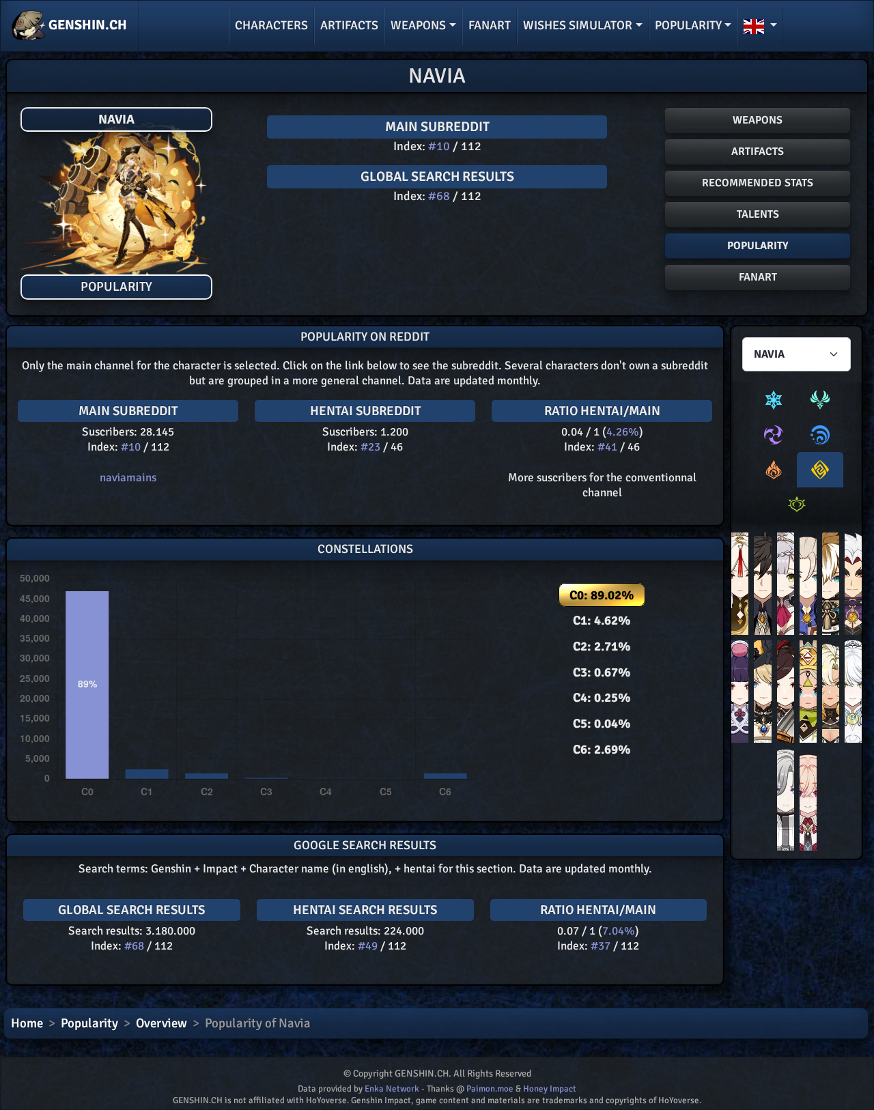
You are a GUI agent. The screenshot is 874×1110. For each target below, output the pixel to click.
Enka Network (392, 1088)
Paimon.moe (489, 1088)
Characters (271, 25)
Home (27, 1023)
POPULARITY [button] (758, 246)
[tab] (773, 400)
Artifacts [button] (757, 151)
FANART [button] (758, 277)
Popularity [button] (688, 25)
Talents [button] (758, 214)
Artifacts (349, 25)
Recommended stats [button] (757, 183)
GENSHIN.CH (86, 24)
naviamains (128, 477)
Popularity (89, 1023)
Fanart (489, 25)
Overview (161, 1023)
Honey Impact (549, 1088)
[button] (760, 26)
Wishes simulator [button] (577, 25)
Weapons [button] (418, 25)
